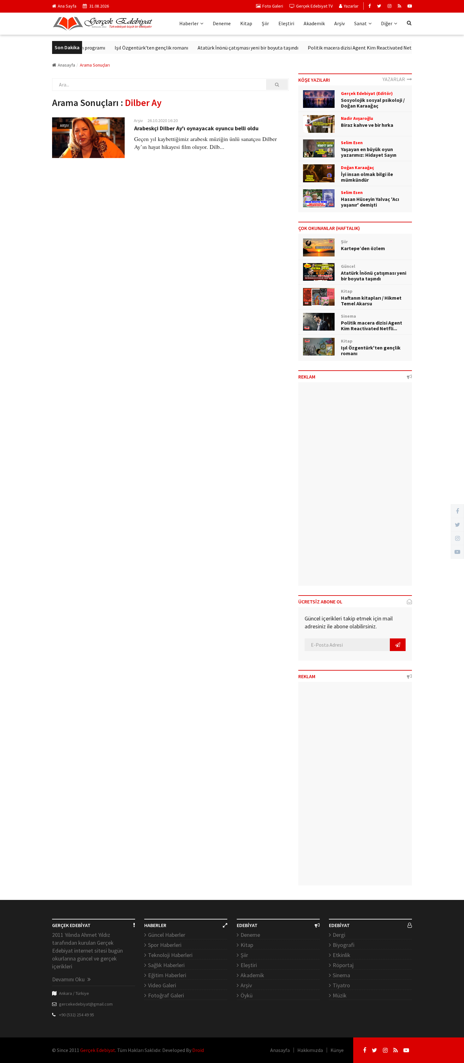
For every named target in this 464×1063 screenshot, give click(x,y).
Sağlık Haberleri (166, 965)
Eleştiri (286, 23)
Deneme (222, 23)
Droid (198, 1050)
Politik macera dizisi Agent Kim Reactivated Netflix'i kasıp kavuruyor (368, 47)
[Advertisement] (355, 486)
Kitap (246, 23)
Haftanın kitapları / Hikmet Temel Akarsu (371, 301)
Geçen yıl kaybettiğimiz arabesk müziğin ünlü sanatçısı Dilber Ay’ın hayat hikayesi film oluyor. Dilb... (205, 142)
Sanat (360, 23)
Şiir (265, 23)
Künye (337, 1050)
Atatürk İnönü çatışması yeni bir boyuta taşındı (234, 47)
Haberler (189, 23)
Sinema (341, 975)
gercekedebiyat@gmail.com (86, 1004)
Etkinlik (341, 955)
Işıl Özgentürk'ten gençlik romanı (138, 47)
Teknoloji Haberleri (170, 955)
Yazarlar (351, 6)
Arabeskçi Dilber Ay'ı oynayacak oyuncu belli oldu (196, 128)
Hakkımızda (310, 1050)
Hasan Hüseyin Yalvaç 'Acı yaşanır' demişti (370, 202)
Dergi (339, 934)
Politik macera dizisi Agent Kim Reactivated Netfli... (371, 326)
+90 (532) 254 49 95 (76, 1015)
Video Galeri (162, 985)
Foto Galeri (272, 6)
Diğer (386, 23)
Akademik (314, 23)
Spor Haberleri (164, 944)
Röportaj (343, 965)
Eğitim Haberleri (167, 975)
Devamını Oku (69, 979)
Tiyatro (341, 985)
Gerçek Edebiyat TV (314, 6)
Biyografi (343, 944)
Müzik (340, 995)
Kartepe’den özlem (363, 248)
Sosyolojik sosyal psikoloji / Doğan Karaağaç (373, 103)
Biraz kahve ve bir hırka (367, 125)
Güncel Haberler (166, 934)
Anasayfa (66, 65)
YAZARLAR (395, 79)
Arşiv (339, 23)
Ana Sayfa (67, 6)
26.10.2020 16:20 (162, 120)
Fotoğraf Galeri (166, 995)
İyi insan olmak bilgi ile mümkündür (367, 177)
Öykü (247, 995)
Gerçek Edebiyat (97, 1050)
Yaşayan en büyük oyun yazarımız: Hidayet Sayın (368, 152)
